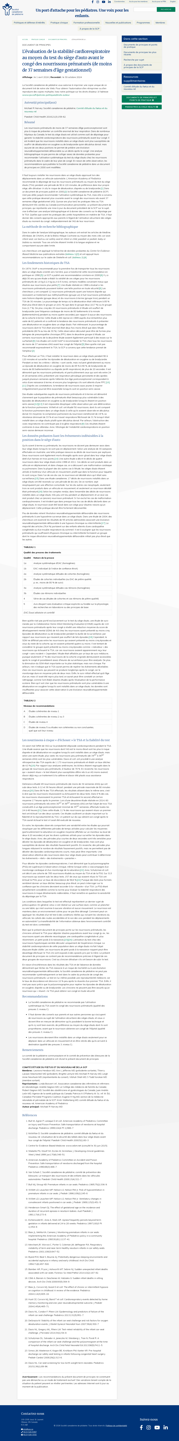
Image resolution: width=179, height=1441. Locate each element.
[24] (70, 939)
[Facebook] (92, 1)
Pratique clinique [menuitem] (59, 22)
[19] (33, 765)
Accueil (25, 39)
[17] (103, 523)
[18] (91, 637)
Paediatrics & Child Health (140, 107)
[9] (34, 341)
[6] (101, 275)
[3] (77, 254)
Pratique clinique (38, 39)
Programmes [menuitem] (143, 22)
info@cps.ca (28, 1429)
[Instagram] (97, 1)
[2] (65, 191)
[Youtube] (103, 1)
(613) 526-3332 (30, 1435)
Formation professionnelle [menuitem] (87, 22)
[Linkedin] (109, 1)
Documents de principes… (58, 39)
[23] (66, 939)
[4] (85, 257)
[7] (58, 285)
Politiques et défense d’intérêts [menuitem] (29, 22)
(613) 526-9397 (30, 1432)
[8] (100, 288)
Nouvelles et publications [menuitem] (118, 22)
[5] (41, 275)
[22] (82, 870)
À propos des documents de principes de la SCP (138, 65)
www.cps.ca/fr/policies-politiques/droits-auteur (46, 95)
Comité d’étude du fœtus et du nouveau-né (139, 87)
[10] (108, 382)
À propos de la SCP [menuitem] (89, 28)
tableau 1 (71, 254)
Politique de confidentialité (116, 1426)
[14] (56, 458)
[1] (102, 188)
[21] (40, 810)
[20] (32, 790)
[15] (37, 478)
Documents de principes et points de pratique (140, 45)
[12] (36, 404)
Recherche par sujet (134, 59)
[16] (40, 491)
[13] (40, 404)
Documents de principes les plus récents (140, 53)
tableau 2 (78, 257)
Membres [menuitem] (160, 22)
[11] (24, 385)
